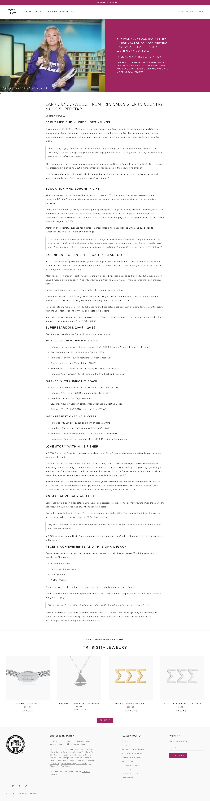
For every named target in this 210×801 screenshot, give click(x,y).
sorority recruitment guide (60, 12)
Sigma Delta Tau (68, 763)
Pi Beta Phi (54, 763)
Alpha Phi (89, 752)
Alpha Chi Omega (57, 749)
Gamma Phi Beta (75, 758)
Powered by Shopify (30, 794)
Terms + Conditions (130, 773)
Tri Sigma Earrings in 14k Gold (130, 704)
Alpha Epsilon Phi (88, 749)
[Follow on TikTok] (26, 786)
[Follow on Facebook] (7, 786)
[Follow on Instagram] (13, 786)
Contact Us (126, 769)
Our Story (126, 741)
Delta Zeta (62, 758)
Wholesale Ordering (130, 765)
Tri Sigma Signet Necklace (28, 704)
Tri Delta (64, 755)
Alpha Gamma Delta (58, 752)
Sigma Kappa (82, 763)
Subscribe (178, 756)
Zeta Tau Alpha (63, 766)
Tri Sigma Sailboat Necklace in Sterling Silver (79, 705)
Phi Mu (91, 760)
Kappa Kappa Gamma (78, 760)
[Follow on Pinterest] (19, 786)
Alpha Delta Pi (73, 749)
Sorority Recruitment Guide (133, 749)
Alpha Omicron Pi (76, 752)
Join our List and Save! (131, 757)
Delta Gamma (75, 755)
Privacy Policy (127, 777)
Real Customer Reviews (132, 753)
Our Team (126, 745)
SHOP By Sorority (32, 12)
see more (105, 720)
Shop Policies (127, 761)
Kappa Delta (62, 760)
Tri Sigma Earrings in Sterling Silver (182, 704)
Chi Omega (54, 755)
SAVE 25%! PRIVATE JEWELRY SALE (105, 2)
